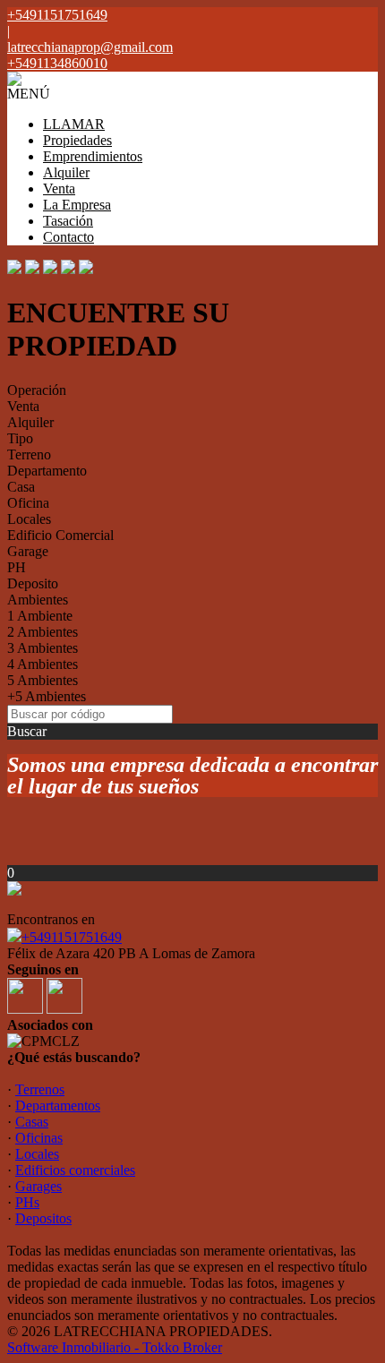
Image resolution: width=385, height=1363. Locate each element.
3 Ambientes (42, 648)
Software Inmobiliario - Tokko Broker (114, 1347)
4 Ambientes (42, 664)
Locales (29, 519)
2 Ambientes (42, 631)
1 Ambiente (40, 615)
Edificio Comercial (60, 535)
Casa (21, 486)
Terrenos (39, 1089)
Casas (31, 1121)
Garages (38, 1186)
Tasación (68, 220)
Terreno (29, 454)
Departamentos (57, 1105)
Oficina (28, 502)
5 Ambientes (42, 680)
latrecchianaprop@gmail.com (90, 47)
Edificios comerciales (75, 1170)
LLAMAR (74, 124)
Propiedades (77, 140)
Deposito (32, 583)
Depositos (43, 1218)
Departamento (47, 470)
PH (16, 567)
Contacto (68, 236)
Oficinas (39, 1137)
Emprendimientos (92, 156)
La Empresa (77, 204)
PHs (27, 1202)
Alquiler (66, 172)
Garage (27, 551)
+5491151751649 (71, 937)
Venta (59, 188)
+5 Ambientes (46, 696)
